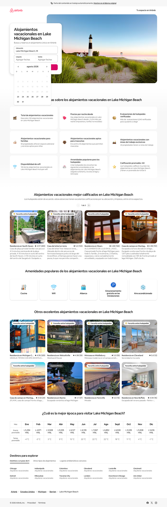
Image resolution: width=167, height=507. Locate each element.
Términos (41, 503)
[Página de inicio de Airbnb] (16, 10)
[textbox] (25, 59)
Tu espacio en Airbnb (146, 10)
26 (32, 97)
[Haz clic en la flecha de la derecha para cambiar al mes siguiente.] (46, 66)
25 (28, 97)
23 (18, 97)
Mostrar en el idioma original (105, 3)
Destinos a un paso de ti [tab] (19, 461)
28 (42, 97)
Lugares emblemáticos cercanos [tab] (73, 461)
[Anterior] (78, 205)
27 (37, 97)
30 (18, 102)
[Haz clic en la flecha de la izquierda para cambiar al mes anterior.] (18, 66)
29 (47, 97)
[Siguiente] (89, 205)
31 (23, 102)
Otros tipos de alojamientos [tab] (44, 461)
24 (23, 97)
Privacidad (31, 503)
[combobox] (36, 50)
